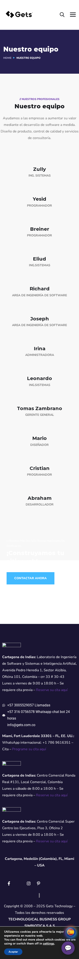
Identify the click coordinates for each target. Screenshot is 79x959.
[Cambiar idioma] (70, 932)
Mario (39, 438)
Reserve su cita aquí (52, 690)
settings (48, 944)
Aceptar (13, 952)
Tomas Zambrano (39, 408)
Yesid (39, 199)
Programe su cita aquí (29, 749)
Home (7, 58)
